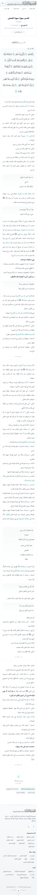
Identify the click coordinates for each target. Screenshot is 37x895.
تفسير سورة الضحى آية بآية (27, 789)
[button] (24, 8)
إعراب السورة (31, 792)
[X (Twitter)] (29, 827)
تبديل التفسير (18, 32)
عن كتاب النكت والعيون (12, 789)
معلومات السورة (21, 792)
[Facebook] (34, 827)
